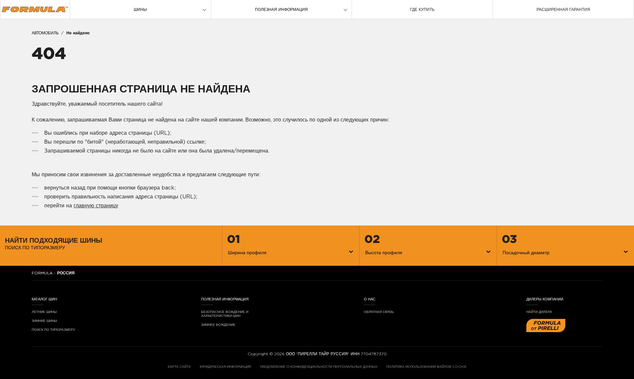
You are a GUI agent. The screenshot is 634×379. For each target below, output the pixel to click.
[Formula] (35, 9)
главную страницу (96, 205)
